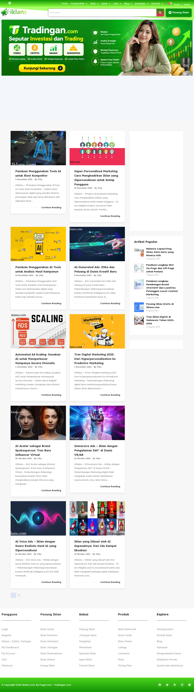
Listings (122, 647)
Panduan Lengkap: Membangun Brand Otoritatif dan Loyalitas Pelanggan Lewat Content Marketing (162, 288)
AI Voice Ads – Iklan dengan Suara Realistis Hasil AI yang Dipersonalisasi (35, 546)
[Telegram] (189, 685)
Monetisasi (85, 647)
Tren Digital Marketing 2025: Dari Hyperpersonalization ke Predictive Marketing (95, 359)
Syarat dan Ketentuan (170, 665)
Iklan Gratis (47, 629)
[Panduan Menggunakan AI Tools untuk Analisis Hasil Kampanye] (38, 244)
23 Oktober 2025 (82, 458)
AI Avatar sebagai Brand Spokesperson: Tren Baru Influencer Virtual (33, 450)
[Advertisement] (97, 97)
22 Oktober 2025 (23, 554)
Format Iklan (86, 665)
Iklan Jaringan (49, 647)
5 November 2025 (83, 367)
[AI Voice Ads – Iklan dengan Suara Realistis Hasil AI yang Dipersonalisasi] (38, 518)
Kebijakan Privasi (167, 659)
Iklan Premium (48, 635)
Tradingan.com (62, 684)
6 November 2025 (24, 367)
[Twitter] (167, 685)
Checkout (7, 665)
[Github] (182, 685)
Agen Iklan (85, 659)
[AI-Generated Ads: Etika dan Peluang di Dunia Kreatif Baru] (97, 244)
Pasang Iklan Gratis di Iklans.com (160, 305)
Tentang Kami (165, 629)
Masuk (177, 4)
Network (155, 3)
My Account (8, 653)
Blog (126, 3)
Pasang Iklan (77, 3)
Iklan (93, 3)
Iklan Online (125, 641)
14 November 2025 (24, 275)
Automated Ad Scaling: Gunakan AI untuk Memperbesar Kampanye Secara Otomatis (37, 359)
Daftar (187, 4)
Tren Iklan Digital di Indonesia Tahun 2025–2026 (160, 320)
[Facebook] (160, 685)
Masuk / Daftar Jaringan (16, 641)
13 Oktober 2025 (82, 554)
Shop (121, 659)
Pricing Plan (125, 665)
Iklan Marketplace (51, 653)
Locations (123, 653)
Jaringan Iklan (88, 635)
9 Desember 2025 (23, 179)
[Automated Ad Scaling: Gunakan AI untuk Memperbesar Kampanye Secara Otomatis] (38, 331)
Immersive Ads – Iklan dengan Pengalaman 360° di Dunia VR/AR (95, 450)
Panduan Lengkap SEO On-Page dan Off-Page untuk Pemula (160, 268)
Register (6, 635)
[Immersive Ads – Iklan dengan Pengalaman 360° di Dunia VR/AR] (97, 423)
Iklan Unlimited (49, 641)
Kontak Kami (164, 635)
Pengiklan (85, 641)
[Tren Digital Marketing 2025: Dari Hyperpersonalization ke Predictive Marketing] (97, 331)
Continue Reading (51, 207)
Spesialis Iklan (87, 653)
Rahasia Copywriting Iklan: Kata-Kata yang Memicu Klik (160, 252)
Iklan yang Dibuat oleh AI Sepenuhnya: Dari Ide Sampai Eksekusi (95, 546)
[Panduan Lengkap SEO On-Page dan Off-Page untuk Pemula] (139, 268)
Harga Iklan (47, 665)
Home (65, 3)
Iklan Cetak (125, 635)
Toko (115, 3)
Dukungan (140, 3)
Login (5, 629)
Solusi (104, 3)
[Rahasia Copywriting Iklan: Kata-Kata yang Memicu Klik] (139, 252)
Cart (4, 659)
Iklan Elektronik (127, 629)
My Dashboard (10, 647)
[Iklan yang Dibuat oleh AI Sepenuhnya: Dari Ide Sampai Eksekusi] (97, 518)
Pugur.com (46, 684)
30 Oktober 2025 (23, 458)
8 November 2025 (83, 275)
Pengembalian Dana (169, 653)
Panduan (162, 647)
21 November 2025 (83, 188)
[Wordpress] (175, 685)
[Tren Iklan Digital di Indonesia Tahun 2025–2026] (139, 320)
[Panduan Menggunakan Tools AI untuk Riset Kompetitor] (38, 148)
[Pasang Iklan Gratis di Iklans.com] (139, 307)
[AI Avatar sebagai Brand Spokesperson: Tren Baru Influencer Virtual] (38, 423)
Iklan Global (47, 659)
